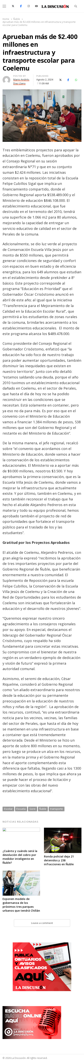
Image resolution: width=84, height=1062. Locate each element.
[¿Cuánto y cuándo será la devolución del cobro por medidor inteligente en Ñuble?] (21, 830)
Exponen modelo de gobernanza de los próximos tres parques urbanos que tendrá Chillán (21, 904)
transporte (56, 809)
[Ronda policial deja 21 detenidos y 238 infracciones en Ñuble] (62, 830)
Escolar (8, 809)
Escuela (21, 809)
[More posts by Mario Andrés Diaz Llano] (6, 78)
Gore (32, 809)
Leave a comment (42, 923)
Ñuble (42, 809)
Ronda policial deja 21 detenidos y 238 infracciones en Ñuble (59, 860)
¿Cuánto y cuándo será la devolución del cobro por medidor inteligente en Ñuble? (20, 856)
